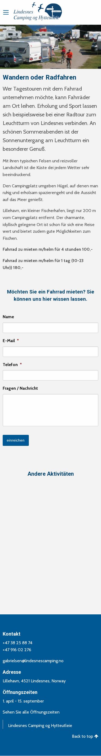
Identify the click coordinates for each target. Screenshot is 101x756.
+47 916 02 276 (17, 649)
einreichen (16, 440)
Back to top (83, 736)
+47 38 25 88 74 (17, 642)
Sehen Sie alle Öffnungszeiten (31, 712)
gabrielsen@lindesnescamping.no (33, 660)
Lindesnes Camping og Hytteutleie (40, 725)
